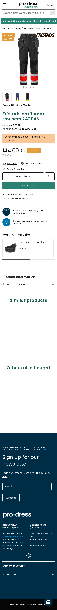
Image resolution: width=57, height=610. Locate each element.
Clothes (16, 28)
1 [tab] (23, 87)
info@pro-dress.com (13, 536)
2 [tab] (27, 87)
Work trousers (44, 28)
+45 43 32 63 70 (38, 545)
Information (9, 574)
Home (6, 28)
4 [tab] (34, 87)
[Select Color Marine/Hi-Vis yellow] (17, 97)
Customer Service (13, 565)
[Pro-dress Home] (28, 5)
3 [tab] (30, 87)
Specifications (14, 284)
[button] (48, 602)
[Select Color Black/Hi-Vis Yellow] (27, 97)
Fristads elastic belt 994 (32, 242)
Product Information (19, 277)
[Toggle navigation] (4, 5)
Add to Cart (28, 185)
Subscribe (11, 497)
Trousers (28, 28)
